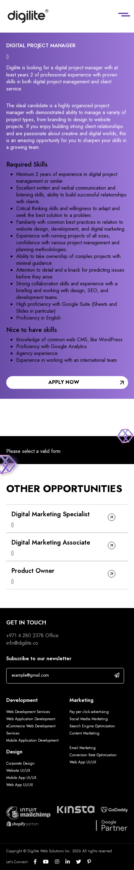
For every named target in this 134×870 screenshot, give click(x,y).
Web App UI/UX (19, 785)
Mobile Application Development (32, 740)
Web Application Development (30, 719)
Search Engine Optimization (92, 726)
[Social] (38, 861)
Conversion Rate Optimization (93, 755)
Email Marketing (82, 748)
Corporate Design (20, 763)
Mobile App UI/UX (21, 777)
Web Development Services (28, 712)
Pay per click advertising (89, 712)
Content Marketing (84, 733)
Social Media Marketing (88, 719)
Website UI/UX (18, 770)
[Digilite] (28, 16)
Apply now (63, 382)
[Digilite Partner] (28, 812)
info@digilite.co (22, 643)
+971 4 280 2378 (25, 635)
